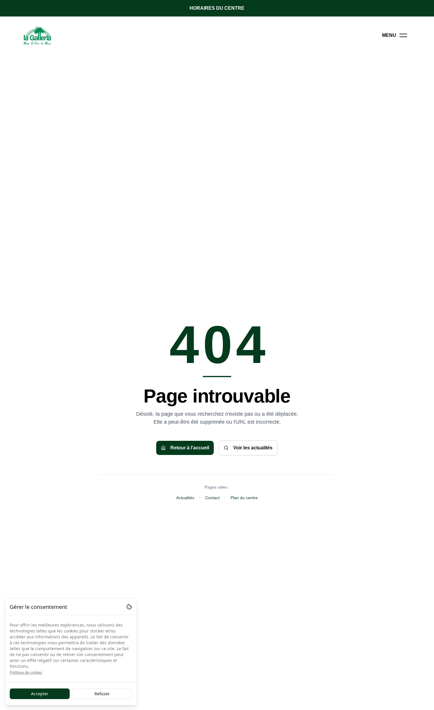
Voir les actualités (253, 447)
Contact (212, 497)
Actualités (185, 497)
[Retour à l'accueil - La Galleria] (37, 35)
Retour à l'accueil (189, 447)
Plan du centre (244, 497)
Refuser (102, 693)
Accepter (39, 693)
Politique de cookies (26, 672)
